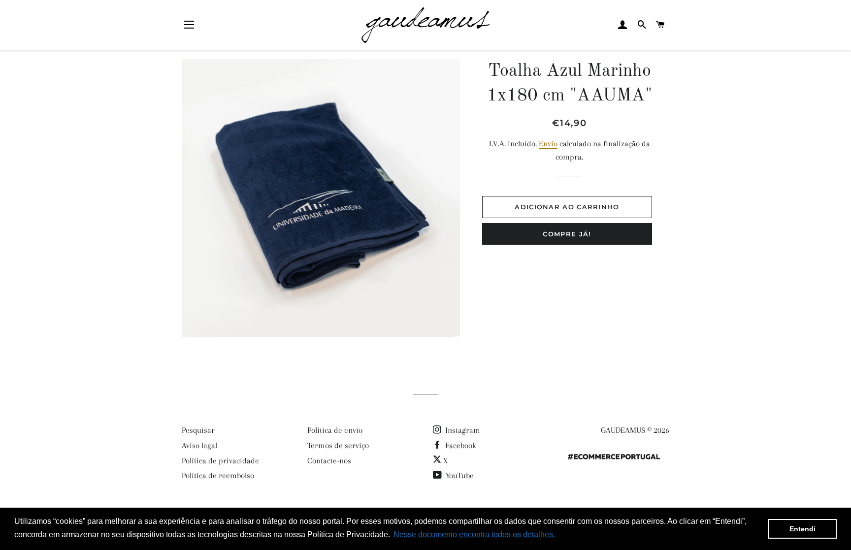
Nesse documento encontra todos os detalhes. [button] (474, 534)
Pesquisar (198, 430)
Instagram (461, 430)
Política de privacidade (220, 460)
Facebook (459, 445)
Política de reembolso (218, 475)
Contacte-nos (329, 460)
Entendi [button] (802, 529)
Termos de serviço (338, 445)
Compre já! (567, 234)
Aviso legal (199, 445)
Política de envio (334, 430)
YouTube (459, 475)
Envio (548, 143)
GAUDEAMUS (623, 430)
